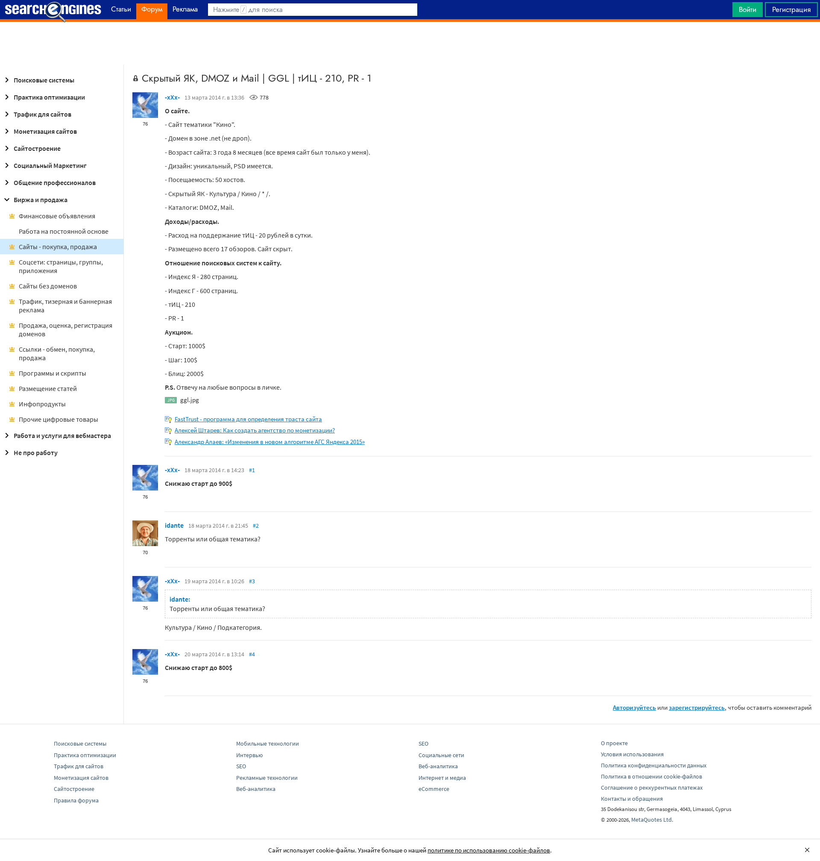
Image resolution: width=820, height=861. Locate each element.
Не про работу (36, 452)
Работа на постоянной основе (63, 231)
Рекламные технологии (267, 778)
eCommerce (434, 789)
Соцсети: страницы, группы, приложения (61, 266)
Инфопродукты (42, 404)
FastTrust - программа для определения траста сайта (248, 419)
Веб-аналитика (255, 789)
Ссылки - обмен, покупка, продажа (57, 353)
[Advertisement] (410, 43)
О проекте (614, 743)
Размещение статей (48, 388)
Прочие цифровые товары (58, 419)
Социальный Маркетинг (50, 165)
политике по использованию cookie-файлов (489, 850)
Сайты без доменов (48, 286)
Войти (747, 9)
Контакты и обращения (632, 798)
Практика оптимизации (49, 97)
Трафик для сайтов (42, 114)
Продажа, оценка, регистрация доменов (65, 329)
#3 (252, 581)
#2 (256, 525)
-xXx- (172, 97)
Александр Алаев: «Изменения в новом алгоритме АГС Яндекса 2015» (270, 442)
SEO (241, 766)
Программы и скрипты (52, 373)
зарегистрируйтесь (697, 707)
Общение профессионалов (55, 182)
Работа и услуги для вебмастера (62, 435)
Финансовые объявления (57, 216)
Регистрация (791, 9)
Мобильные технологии (267, 743)
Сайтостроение (37, 148)
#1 (252, 470)
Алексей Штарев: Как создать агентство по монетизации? (255, 430)
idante (174, 525)
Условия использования (632, 754)
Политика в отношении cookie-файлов (651, 776)
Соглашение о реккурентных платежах (652, 787)
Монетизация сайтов (45, 131)
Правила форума (76, 800)
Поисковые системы (44, 80)
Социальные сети (441, 755)
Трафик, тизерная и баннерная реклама (65, 305)
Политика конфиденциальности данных (653, 765)
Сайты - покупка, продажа (58, 246)
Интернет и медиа (442, 778)
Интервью (249, 755)
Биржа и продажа (40, 199)
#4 (252, 654)
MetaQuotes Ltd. (652, 819)
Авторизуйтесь (634, 707)
